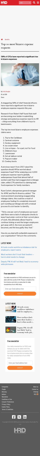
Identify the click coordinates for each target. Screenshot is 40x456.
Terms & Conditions (7, 409)
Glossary (4, 392)
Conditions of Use (7, 399)
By (5, 91)
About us (35, 387)
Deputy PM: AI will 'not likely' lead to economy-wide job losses (24, 330)
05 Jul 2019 (4, 94)
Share (2, 97)
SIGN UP (20, 293)
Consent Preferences (8, 402)
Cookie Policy (6, 407)
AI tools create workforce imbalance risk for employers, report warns (25, 309)
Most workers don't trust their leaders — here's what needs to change (25, 319)
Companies (5, 387)
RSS (35, 394)
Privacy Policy (6, 404)
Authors (4, 394)
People (4, 389)
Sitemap (35, 392)
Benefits (7, 39)
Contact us (35, 389)
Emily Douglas (6, 91)
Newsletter (5, 397)
